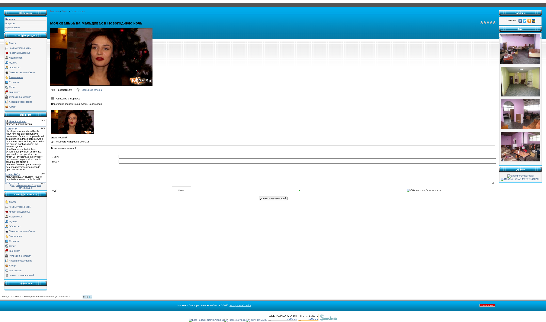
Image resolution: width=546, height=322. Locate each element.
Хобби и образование (20, 102)
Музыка (13, 62)
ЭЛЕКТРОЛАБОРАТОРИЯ (283, 316)
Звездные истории (92, 90)
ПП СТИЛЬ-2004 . (308, 316)
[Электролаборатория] (520, 175)
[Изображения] (72, 122)
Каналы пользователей (21, 275)
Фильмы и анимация (20, 97)
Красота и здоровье (19, 53)
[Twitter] (525, 21)
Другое (12, 43)
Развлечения (16, 77)
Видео (64, 11)
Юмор (12, 106)
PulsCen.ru (291, 319)
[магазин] (520, 63)
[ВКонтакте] (520, 21)
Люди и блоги (16, 57)
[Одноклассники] (529, 21)
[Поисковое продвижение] (347, 320)
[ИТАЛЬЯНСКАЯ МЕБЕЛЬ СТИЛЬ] (520, 179)
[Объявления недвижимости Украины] (206, 320)
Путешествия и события (22, 72)
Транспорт (14, 92)
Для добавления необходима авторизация (25, 186)
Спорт (12, 87)
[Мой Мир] (533, 21)
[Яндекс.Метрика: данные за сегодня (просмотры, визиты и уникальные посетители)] (234, 320)
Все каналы (15, 270)
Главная (54, 11)
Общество (14, 67)
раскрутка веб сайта (240, 305)
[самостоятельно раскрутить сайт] (328, 320)
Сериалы (14, 82)
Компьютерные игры (20, 48)
